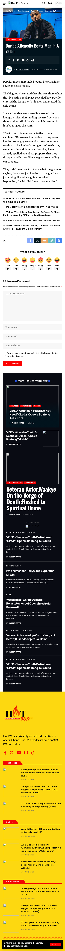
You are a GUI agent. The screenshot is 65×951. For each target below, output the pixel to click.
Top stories (26, 406)
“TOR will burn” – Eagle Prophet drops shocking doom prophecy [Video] (41, 805)
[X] (11, 752)
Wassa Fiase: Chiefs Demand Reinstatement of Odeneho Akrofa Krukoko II (28, 603)
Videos (37, 406)
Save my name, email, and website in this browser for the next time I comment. (32, 354)
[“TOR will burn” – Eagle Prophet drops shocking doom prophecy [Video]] (11, 808)
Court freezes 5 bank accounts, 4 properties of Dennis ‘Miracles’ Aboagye (39, 864)
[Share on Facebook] (13, 60)
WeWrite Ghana (23, 69)
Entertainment (14, 39)
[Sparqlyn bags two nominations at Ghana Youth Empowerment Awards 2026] (11, 774)
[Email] (23, 60)
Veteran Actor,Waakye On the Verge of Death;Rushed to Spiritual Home (31, 498)
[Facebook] (5, 752)
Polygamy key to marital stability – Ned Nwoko (32, 206)
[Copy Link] (28, 60)
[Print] (33, 60)
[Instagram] (26, 752)
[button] (55, 944)
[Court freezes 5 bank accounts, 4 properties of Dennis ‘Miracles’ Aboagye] (11, 866)
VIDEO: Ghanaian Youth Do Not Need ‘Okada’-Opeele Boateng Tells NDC (30, 414)
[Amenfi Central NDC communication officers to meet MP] (11, 833)
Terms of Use (20, 946)
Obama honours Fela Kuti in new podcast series (33, 220)
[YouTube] (19, 752)
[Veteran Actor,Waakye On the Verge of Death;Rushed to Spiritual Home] (32, 468)
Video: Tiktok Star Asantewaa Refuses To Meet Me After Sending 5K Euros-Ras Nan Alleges (31, 214)
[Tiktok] (32, 752)
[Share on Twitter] (18, 60)
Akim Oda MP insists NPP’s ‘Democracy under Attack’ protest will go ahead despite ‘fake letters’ (41, 847)
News (8, 595)
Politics (14, 406)
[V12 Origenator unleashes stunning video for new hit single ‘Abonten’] (11, 927)
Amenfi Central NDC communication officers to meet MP (40, 831)
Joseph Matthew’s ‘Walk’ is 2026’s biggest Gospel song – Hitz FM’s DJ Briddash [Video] (39, 789)
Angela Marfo (18, 423)
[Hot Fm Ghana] (19, 3)
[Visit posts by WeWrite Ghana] (9, 69)
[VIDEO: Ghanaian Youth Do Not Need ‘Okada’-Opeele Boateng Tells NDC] (51, 438)
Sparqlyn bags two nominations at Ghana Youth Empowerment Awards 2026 (40, 772)
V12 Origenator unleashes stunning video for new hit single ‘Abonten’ (40, 924)
